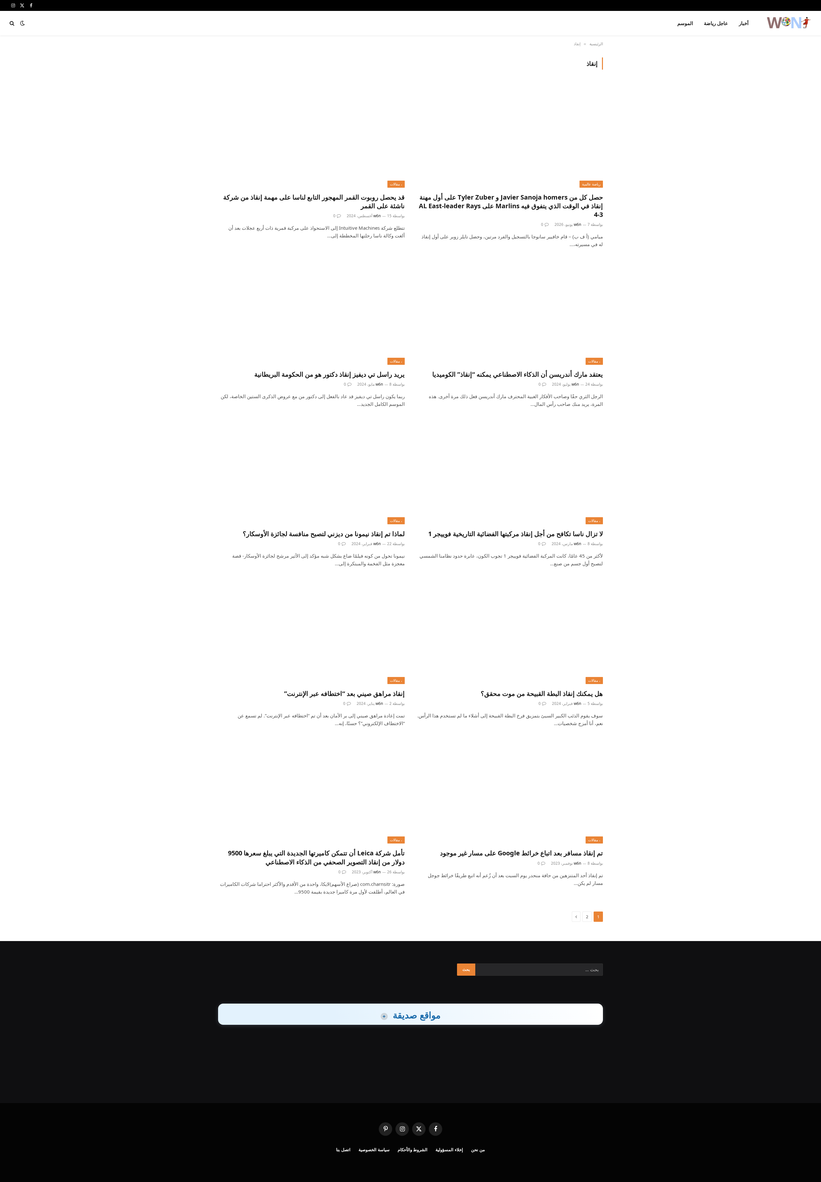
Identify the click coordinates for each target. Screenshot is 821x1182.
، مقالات (396, 184)
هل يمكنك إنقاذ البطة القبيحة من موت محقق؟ (542, 693)
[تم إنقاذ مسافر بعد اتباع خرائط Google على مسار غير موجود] (509, 791)
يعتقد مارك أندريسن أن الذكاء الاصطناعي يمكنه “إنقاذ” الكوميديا (517, 374)
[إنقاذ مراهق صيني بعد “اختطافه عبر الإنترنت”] (311, 631)
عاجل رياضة (716, 23)
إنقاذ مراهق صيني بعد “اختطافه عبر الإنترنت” (344, 693)
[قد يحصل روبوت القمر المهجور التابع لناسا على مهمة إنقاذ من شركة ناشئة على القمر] (311, 134)
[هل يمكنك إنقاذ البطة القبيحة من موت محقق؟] (509, 631)
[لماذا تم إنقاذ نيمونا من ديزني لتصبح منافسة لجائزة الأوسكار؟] (311, 471)
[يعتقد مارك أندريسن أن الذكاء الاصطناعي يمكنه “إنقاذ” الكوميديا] (509, 312)
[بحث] (13, 23)
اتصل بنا (343, 1149)
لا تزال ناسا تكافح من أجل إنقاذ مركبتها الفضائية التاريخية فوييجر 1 (515, 533)
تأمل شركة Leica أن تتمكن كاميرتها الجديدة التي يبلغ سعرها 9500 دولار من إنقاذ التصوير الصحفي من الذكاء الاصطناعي (316, 857)
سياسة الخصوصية (374, 1149)
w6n (577, 224)
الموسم (685, 23)
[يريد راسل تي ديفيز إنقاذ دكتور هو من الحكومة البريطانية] (311, 312)
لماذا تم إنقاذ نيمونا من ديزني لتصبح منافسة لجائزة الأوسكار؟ (324, 533)
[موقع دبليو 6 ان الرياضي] (788, 23)
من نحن (478, 1149)
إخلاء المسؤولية (449, 1149)
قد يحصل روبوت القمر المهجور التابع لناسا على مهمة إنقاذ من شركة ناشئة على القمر (314, 201)
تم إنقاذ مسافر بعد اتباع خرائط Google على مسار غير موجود (521, 853)
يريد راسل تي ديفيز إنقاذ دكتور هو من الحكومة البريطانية (329, 374)
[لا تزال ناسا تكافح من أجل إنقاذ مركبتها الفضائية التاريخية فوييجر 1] (509, 471)
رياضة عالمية (591, 184)
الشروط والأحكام (413, 1149)
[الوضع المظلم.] (22, 23)
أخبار (744, 23)
